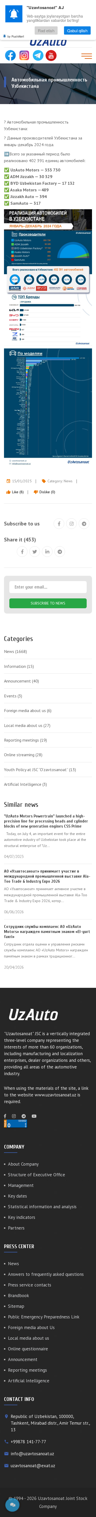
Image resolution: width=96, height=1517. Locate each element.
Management (21, 1185)
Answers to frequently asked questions (46, 1274)
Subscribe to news (48, 603)
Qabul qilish (77, 30)
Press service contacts (29, 1285)
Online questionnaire (28, 1349)
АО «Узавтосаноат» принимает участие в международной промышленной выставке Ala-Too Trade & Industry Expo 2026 (47, 876)
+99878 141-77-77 (28, 1442)
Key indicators (21, 1217)
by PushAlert (15, 36)
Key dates (17, 1196)
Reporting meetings (25, 740)
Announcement (21, 681)
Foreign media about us (27, 710)
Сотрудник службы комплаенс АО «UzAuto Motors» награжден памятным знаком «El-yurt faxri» (47, 931)
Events (13, 695)
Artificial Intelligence (25, 784)
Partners (16, 1228)
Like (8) (15, 492)
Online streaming (23, 754)
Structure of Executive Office (36, 1175)
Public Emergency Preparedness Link (43, 1317)
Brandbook (18, 1295)
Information (19, 666)
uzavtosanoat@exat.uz (33, 1466)
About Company (23, 1164)
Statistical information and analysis (42, 1207)
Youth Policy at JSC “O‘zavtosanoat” (40, 769)
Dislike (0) (44, 492)
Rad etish (46, 30)
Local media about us (27, 725)
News (68, 481)
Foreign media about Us (31, 1327)
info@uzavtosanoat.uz (32, 1454)
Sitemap (16, 1306)
